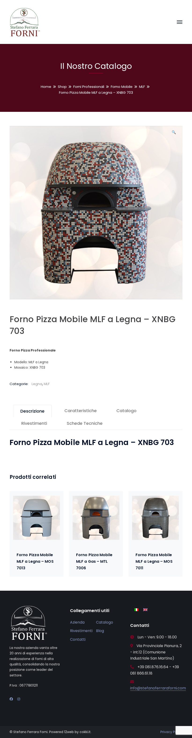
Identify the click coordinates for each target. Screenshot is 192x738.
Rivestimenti (81, 630)
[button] (173, 134)
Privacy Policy (171, 732)
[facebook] (11, 699)
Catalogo (104, 622)
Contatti (77, 639)
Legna (37, 383)
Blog (100, 630)
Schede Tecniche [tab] (85, 423)
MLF (142, 86)
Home (46, 86)
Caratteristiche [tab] (80, 411)
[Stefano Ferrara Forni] (25, 21)
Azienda (77, 622)
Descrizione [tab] (32, 411)
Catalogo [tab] (126, 411)
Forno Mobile (122, 86)
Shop (62, 86)
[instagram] (18, 699)
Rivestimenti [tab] (34, 423)
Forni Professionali (88, 86)
